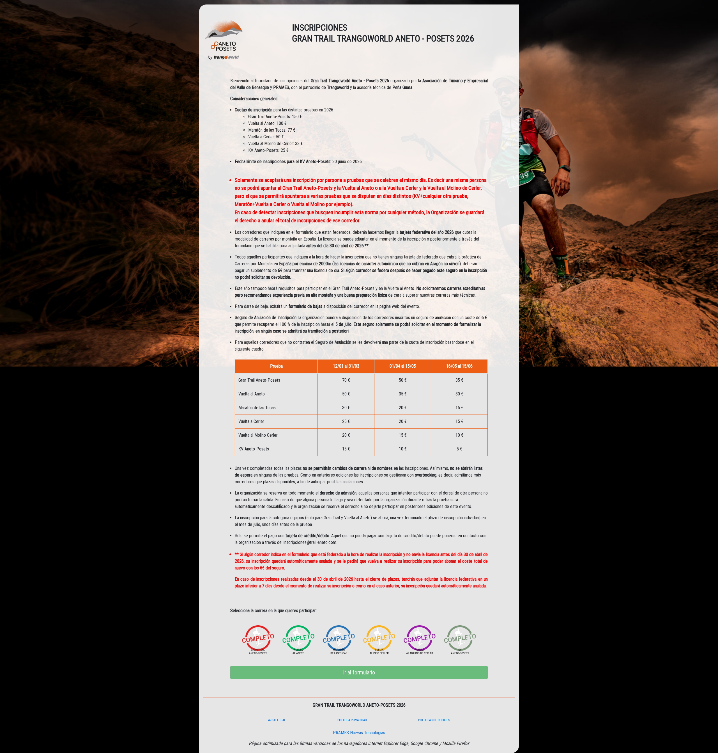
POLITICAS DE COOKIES (434, 720)
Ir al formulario (359, 672)
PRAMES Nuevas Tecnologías (359, 732)
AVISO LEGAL (277, 720)
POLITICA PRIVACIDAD (352, 720)
